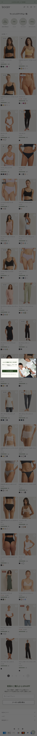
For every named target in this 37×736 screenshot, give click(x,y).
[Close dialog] (35, 359)
